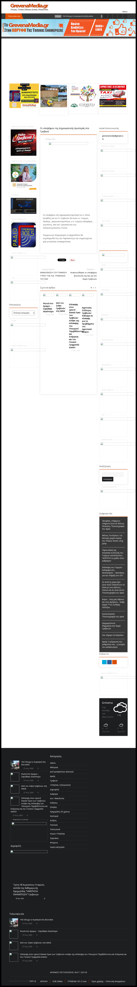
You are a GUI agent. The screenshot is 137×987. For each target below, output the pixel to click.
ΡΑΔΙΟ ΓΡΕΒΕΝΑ (57, 833)
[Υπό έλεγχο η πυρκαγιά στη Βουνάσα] (15, 765)
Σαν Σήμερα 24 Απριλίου (113, 635)
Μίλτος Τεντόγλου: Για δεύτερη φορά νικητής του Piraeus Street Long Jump (112, 539)
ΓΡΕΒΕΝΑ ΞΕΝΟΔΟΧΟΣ (60, 785)
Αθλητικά (54, 767)
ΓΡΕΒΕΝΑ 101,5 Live (77, 981)
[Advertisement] (68, 64)
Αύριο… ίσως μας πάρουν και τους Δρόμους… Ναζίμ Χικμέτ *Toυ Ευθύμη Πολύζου (113, 603)
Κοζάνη (53, 820)
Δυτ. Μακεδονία (57, 798)
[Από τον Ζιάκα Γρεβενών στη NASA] (48, 297)
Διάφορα (54, 794)
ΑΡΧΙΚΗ (44, 981)
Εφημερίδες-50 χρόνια (60, 811)
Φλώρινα (54, 842)
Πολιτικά (54, 825)
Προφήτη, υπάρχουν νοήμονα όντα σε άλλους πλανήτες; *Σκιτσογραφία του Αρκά (113, 525)
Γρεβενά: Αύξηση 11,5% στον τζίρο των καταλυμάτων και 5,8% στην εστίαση (88, 314)
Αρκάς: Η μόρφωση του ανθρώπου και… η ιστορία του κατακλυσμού (113, 644)
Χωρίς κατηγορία (57, 847)
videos (53, 763)
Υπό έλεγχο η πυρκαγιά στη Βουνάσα (36, 919)
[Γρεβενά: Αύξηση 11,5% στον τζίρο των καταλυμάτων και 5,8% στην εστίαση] (87, 298)
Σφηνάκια (54, 838)
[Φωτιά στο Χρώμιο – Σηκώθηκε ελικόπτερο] (15, 777)
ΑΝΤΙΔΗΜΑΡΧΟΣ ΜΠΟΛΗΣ (62, 771)
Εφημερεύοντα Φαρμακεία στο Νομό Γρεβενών (111, 626)
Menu (125, 7)
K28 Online (58, 981)
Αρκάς (52, 776)
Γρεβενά (53, 780)
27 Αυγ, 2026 (49, 314)
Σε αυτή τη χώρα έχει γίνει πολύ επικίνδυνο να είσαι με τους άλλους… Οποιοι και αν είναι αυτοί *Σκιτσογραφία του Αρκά (113, 587)
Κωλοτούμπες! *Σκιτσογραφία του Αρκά (113, 615)
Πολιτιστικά (55, 829)
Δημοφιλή (54, 789)
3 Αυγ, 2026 (19, 867)
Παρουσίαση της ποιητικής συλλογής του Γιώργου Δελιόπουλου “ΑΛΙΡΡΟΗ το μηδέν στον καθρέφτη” (113, 555)
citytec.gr (32, 981)
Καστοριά (54, 816)
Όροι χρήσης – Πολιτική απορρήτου (108, 981)
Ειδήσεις (53, 802)
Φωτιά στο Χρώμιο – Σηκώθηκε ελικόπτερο (31, 775)
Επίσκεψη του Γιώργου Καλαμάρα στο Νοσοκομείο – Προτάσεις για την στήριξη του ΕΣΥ (113, 571)
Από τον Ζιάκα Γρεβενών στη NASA (47, 307)
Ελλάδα (53, 807)
